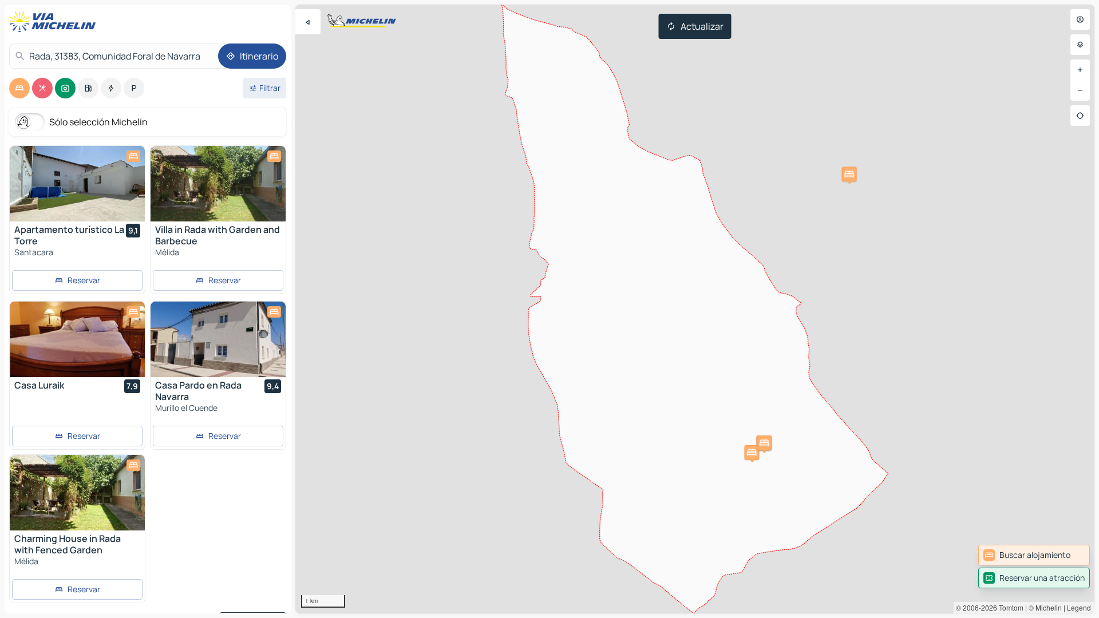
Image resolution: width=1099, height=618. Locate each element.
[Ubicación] (1080, 115)
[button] (849, 174)
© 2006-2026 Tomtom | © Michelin (1009, 607)
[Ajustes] (1080, 44)
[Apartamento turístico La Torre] (77, 183)
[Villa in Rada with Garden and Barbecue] (218, 183)
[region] (694, 309)
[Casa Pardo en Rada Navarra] (218, 339)
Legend (1079, 607)
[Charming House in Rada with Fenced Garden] (77, 492)
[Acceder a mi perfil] (1080, 19)
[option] (19, 88)
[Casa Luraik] (77, 339)
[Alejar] (1080, 90)
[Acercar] (1080, 70)
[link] (1034, 555)
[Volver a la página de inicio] (55, 21)
